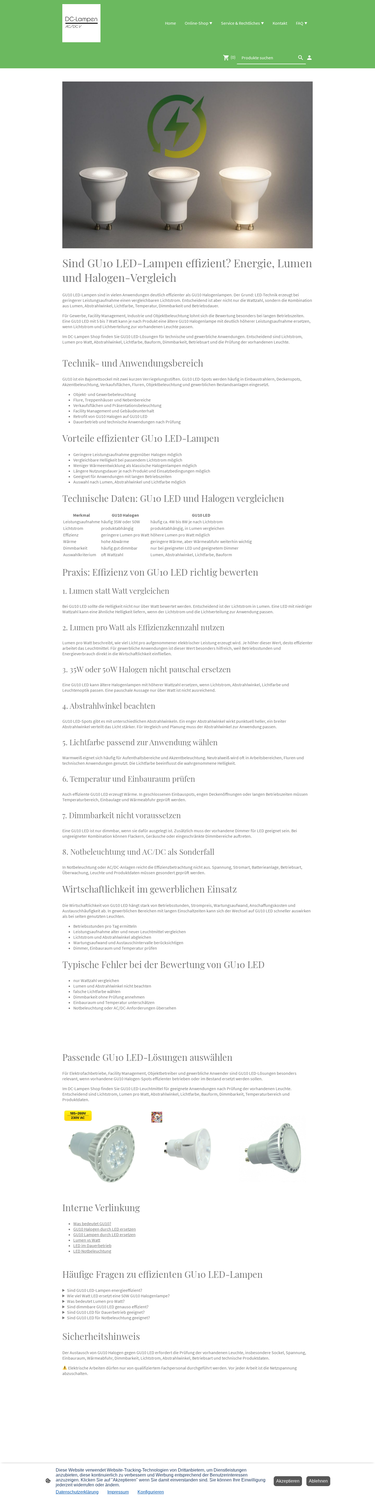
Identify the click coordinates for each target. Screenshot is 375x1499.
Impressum (118, 1492)
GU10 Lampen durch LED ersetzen (104, 1234)
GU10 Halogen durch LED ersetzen (104, 1229)
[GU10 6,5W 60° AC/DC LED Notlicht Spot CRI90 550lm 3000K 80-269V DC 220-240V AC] (187, 1187)
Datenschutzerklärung (77, 1492)
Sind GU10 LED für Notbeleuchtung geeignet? (108, 1317)
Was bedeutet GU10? (92, 1223)
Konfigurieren (151, 1492)
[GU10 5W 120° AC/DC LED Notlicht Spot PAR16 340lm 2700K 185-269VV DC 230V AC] (272, 1187)
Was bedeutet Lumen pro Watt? (96, 1301)
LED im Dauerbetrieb (92, 1245)
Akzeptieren (288, 1481)
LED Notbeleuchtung (92, 1251)
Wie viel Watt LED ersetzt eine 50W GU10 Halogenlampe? (118, 1295)
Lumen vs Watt (86, 1240)
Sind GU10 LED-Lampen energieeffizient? (104, 1290)
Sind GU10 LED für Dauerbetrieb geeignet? (106, 1312)
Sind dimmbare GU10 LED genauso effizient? (108, 1306)
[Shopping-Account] (309, 57)
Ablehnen (318, 1481)
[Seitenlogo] (81, 23)
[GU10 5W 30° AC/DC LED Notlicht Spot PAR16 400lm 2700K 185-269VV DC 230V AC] (102, 1187)
